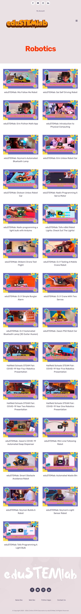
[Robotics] (20, 79)
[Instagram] (43, 590)
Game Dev (19, 600)
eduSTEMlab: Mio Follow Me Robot (20, 92)
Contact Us (61, 600)
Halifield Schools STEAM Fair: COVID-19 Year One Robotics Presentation (60, 406)
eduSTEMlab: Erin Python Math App (20, 123)
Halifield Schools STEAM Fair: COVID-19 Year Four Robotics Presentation (21, 368)
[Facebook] (32, 590)
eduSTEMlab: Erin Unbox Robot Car (60, 158)
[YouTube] (38, 590)
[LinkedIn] (49, 590)
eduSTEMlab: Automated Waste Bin (60, 475)
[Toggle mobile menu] (77, 21)
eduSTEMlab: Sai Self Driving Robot (60, 92)
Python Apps (46, 600)
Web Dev (32, 600)
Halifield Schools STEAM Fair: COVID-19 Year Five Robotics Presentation (60, 368)
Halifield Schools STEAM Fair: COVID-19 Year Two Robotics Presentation (21, 406)
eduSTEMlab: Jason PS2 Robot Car (60, 331)
